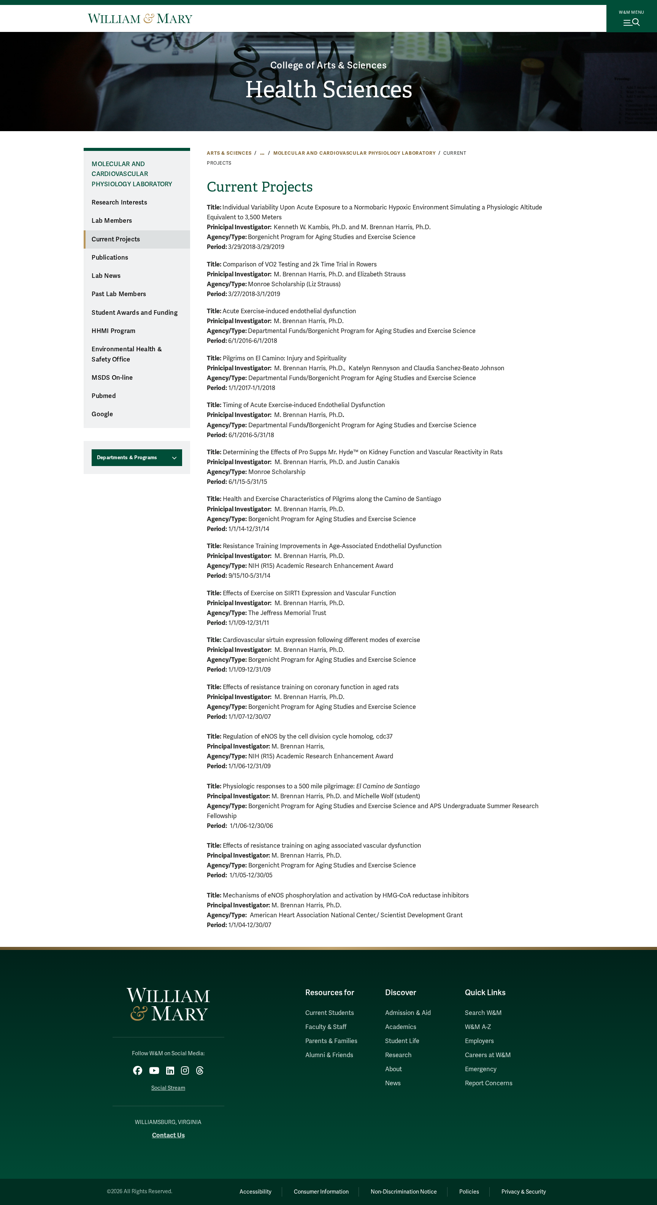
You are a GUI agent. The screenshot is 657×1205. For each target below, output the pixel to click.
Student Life (402, 1041)
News (393, 1083)
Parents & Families (331, 1041)
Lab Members (112, 221)
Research (398, 1055)
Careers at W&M (488, 1055)
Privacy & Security (523, 1192)
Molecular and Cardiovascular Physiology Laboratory (354, 153)
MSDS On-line (112, 378)
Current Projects (116, 239)
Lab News (106, 276)
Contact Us (168, 1135)
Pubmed (104, 396)
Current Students (329, 1013)
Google (102, 414)
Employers (479, 1041)
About (393, 1069)
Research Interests (119, 202)
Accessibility (255, 1192)
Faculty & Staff (325, 1027)
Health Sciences (329, 89)
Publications (110, 258)
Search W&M (483, 1013)
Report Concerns (489, 1083)
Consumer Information (321, 1192)
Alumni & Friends (329, 1055)
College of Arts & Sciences (328, 65)
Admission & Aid (408, 1013)
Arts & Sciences (229, 153)
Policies (469, 1192)
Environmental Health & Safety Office (127, 354)
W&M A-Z (478, 1027)
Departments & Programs (127, 458)
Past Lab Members (119, 294)
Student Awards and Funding (135, 313)
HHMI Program (113, 331)
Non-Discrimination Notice (404, 1192)
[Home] (140, 18)
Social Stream (168, 1088)
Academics (400, 1027)
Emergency (481, 1069)
